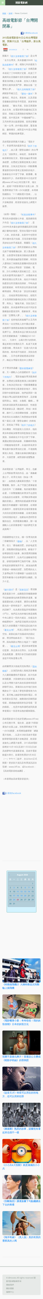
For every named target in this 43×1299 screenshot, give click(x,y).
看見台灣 (9, 629)
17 (14, 895)
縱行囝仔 (9, 589)
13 (25, 891)
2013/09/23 (13, 50)
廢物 (19, 541)
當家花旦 (24, 589)
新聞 (10, 13)
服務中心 (10, 1292)
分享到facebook (31, 33)
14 (29, 891)
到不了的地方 (28, 425)
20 (25, 895)
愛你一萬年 (27, 93)
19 (21, 895)
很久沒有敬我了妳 (19, 56)
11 (18, 891)
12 (21, 891)
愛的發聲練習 (26, 368)
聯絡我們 (10, 1284)
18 (18, 895)
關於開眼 (10, 1288)
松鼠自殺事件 (28, 214)
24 (14, 899)
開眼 (4, 13)
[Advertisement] (21, 822)
